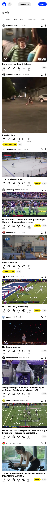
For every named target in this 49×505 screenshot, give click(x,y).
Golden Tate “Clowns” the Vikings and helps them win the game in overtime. (23, 220)
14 (44, 68)
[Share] (41, 25)
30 (44, 183)
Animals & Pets (8, 271)
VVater (8, 317)
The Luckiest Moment (12, 179)
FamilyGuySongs (12, 400)
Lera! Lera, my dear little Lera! (16, 64)
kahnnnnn (10, 232)
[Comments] (14, 67)
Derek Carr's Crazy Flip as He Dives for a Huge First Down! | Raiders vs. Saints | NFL (24, 431)
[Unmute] (6, 59)
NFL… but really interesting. (15, 306)
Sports (37, 183)
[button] (4, 67)
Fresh (42, 19)
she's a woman (9, 262)
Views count (31, 19)
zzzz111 (8, 443)
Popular (7, 19)
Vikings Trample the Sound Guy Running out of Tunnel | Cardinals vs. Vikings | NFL (23, 388)
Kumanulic (10, 277)
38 (44, 226)
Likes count (18, 19)
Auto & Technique (9, 144)
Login (42, 4)
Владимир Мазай (13, 190)
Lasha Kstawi (11, 149)
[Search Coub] (10, 4)
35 (44, 437)
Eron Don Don (8, 135)
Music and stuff (12, 357)
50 (44, 310)
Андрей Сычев (12, 74)
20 (18, 272)
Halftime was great (11, 347)
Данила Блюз (11, 25)
